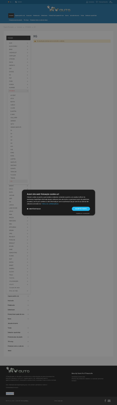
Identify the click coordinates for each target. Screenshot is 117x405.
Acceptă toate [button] (81, 209)
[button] (34, 209)
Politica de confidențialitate (50, 204)
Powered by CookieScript (83, 213)
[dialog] (58, 202)
